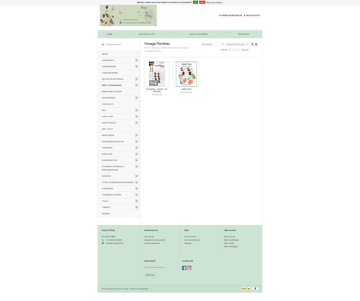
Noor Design (183, 48)
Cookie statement (152, 243)
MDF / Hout (107, 129)
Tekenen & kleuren (111, 195)
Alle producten (147, 34)
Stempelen (107, 188)
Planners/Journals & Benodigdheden (113, 168)
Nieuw (105, 54)
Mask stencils (109, 123)
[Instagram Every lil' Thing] (189, 268)
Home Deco (107, 104)
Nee (202, 2)
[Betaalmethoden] (244, 288)
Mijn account (253, 15)
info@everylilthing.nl (115, 243)
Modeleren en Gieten (113, 141)
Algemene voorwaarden (154, 240)
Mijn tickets (229, 243)
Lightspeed (143, 289)
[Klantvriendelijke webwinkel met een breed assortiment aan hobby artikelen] (146, 15)
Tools (105, 201)
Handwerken (108, 98)
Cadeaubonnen (110, 73)
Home (109, 34)
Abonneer (150, 275)
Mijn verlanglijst (231, 246)
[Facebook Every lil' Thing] (184, 268)
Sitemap (187, 243)
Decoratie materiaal (113, 79)
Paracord (107, 154)
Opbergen (107, 148)
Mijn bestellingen (231, 240)
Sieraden (106, 176)
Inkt (104, 110)
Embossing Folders (112, 91)
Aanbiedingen (109, 66)
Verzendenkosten (192, 240)
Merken (106, 213)
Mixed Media (108, 135)
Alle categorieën (198, 34)
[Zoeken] (103, 45)
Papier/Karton (109, 160)
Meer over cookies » (215, 2)
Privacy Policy (190, 236)
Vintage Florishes (153, 51)
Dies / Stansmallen (111, 85)
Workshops (108, 60)
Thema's (106, 207)
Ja (195, 2)
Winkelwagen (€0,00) (231, 15)
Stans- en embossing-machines (118, 182)
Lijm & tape (107, 116)
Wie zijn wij (243, 34)
